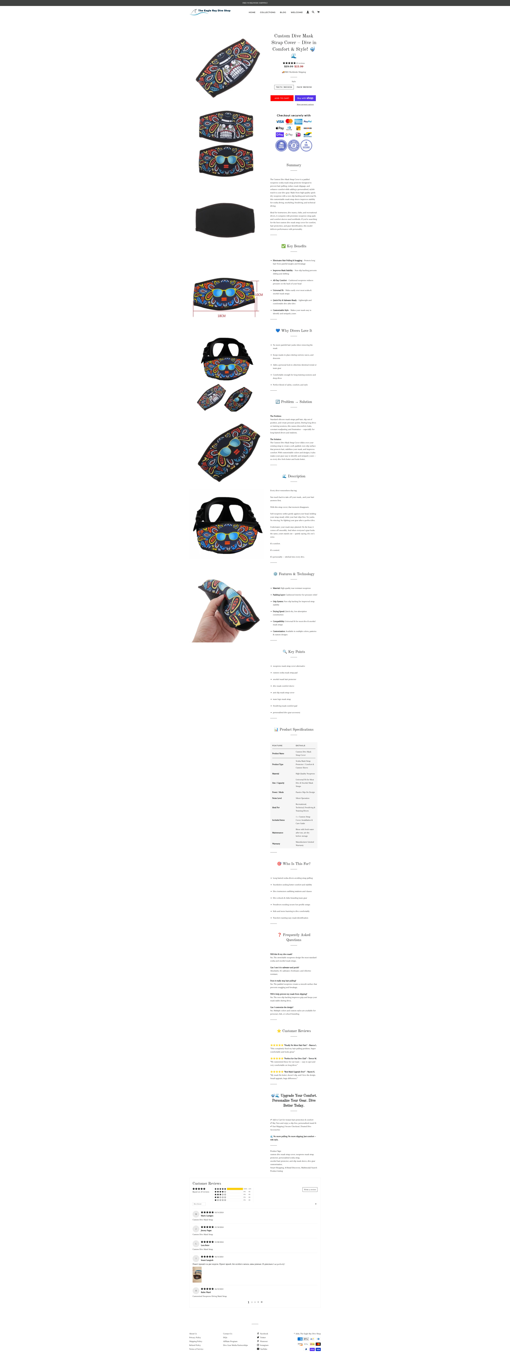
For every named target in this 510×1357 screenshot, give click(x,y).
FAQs (225, 1337)
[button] (289, 63)
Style (294, 81)
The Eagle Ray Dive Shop (310, 1333)
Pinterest (263, 1341)
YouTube (263, 1349)
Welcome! (297, 12)
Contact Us (227, 1333)
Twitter (263, 1337)
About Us (193, 1333)
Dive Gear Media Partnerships (235, 1345)
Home (252, 12)
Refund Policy (195, 1345)
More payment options (305, 104)
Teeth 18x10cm (284, 87)
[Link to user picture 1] (197, 1275)
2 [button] (251, 1302)
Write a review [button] (310, 1189)
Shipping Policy (195, 1341)
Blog (283, 12)
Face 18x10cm (304, 87)
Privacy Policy (195, 1337)
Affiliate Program (230, 1341)
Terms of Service (196, 1349)
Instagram (264, 1345)
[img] (207, 1212)
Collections (267, 12)
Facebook (264, 1333)
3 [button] (254, 1302)
